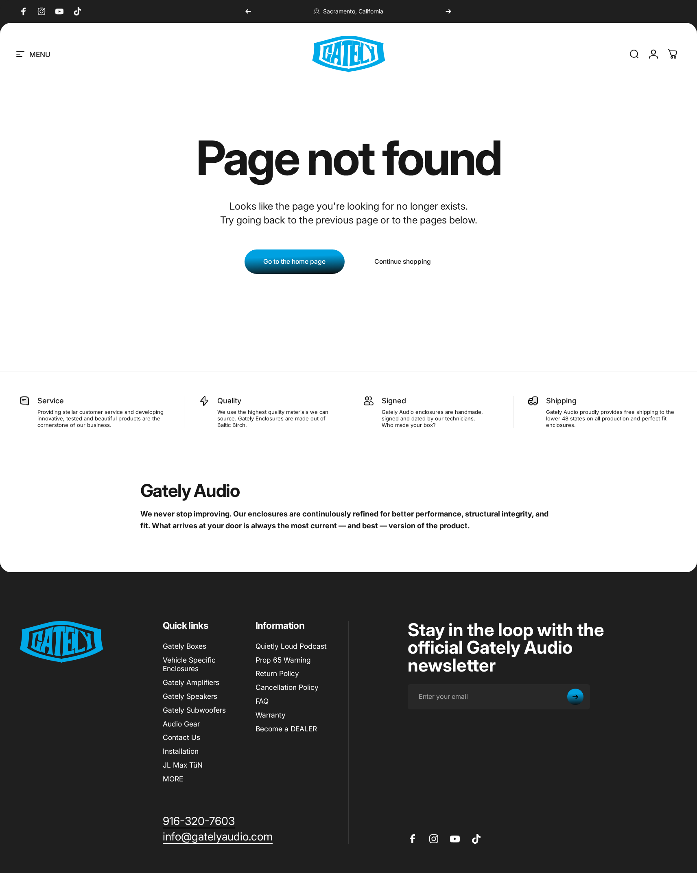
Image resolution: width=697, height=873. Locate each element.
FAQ (262, 701)
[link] (199, 821)
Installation (181, 751)
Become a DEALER (286, 728)
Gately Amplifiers (191, 682)
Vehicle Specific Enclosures (189, 664)
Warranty (271, 715)
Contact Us (181, 737)
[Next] (448, 11)
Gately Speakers (190, 696)
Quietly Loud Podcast (291, 646)
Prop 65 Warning (283, 660)
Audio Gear (181, 724)
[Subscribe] (575, 697)
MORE (173, 779)
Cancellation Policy (287, 687)
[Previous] (248, 11)
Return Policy (277, 673)
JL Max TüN (183, 765)
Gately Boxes (184, 646)
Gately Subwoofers (194, 710)
